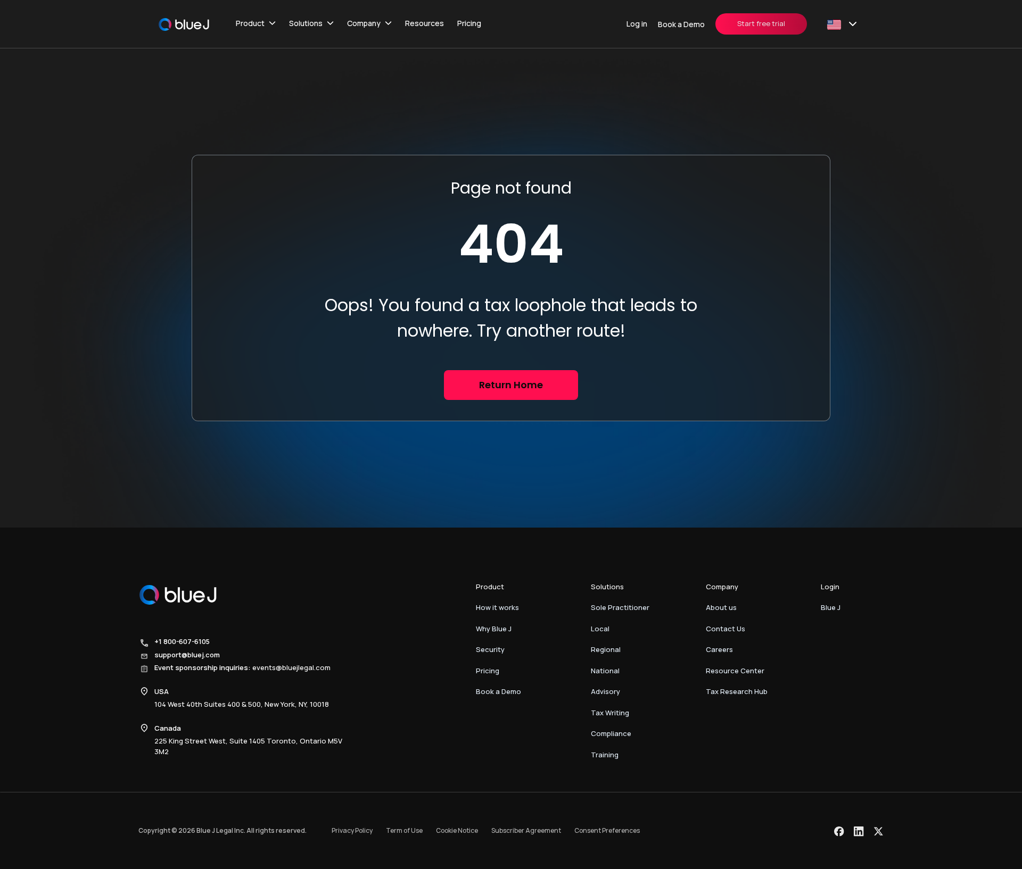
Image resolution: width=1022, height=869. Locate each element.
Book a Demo (681, 24)
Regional (606, 649)
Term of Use (404, 830)
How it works (497, 607)
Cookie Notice (457, 830)
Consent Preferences (607, 830)
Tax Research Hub (737, 691)
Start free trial (761, 23)
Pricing (469, 23)
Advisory (605, 691)
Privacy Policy (352, 830)
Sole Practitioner (620, 607)
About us (721, 607)
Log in (637, 24)
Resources (424, 23)
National (605, 670)
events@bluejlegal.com (291, 667)
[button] (256, 24)
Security (490, 649)
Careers (719, 649)
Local (600, 628)
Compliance (611, 733)
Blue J (830, 607)
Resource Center (735, 670)
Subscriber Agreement (526, 830)
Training (605, 754)
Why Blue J (494, 628)
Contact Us (725, 628)
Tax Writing (610, 712)
